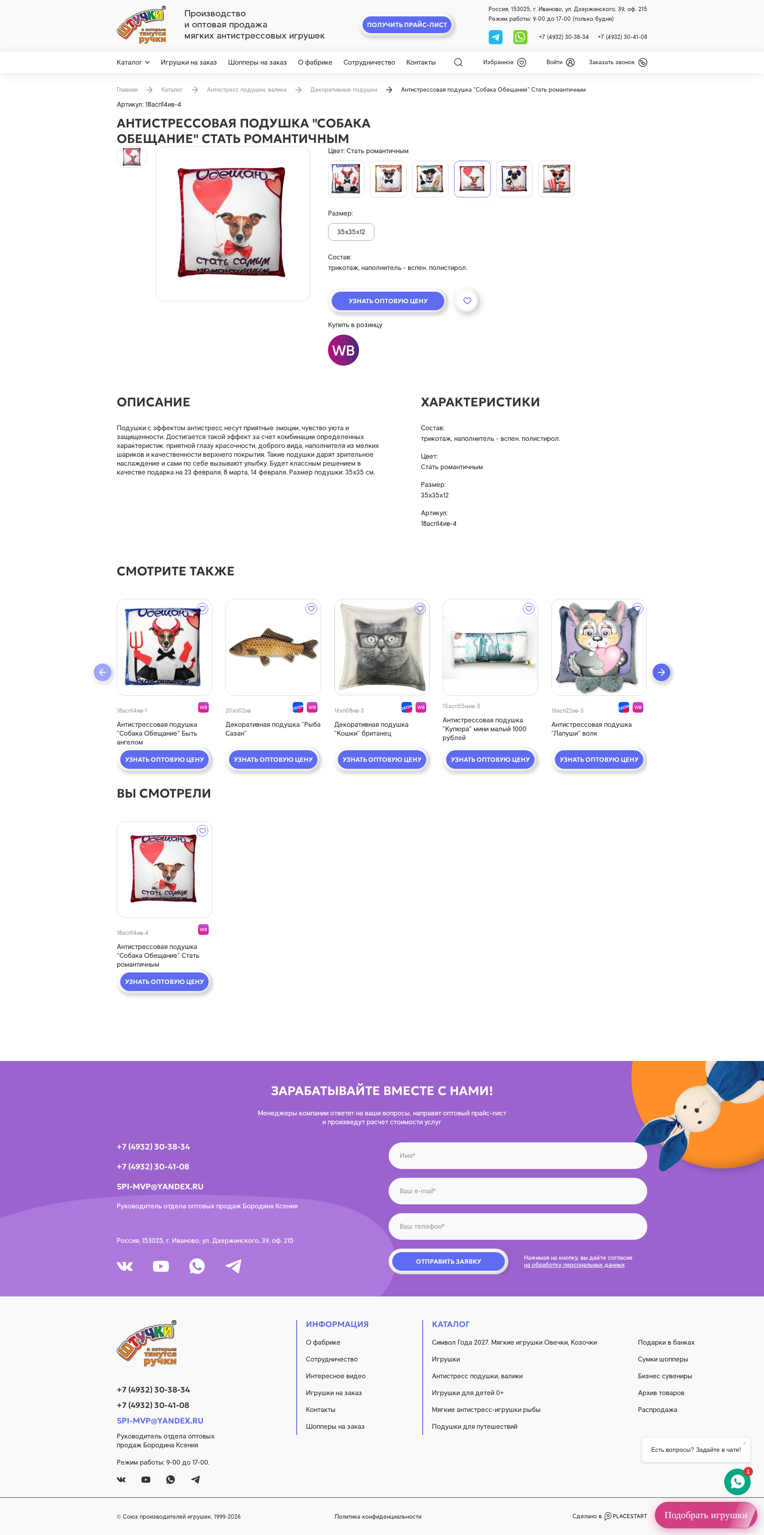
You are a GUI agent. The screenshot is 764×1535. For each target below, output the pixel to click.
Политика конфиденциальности (378, 1516)
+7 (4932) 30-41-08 (622, 37)
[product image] (233, 224)
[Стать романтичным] (472, 179)
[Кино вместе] (556, 179)
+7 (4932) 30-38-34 (564, 37)
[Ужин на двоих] (430, 179)
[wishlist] (202, 608)
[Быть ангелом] (346, 179)
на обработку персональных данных (574, 1264)
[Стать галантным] (388, 179)
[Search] (458, 62)
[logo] (141, 25)
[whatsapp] (520, 36)
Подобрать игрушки (706, 1514)
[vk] (125, 1266)
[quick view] (164, 647)
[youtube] (161, 1266)
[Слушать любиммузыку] (514, 179)
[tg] (496, 36)
